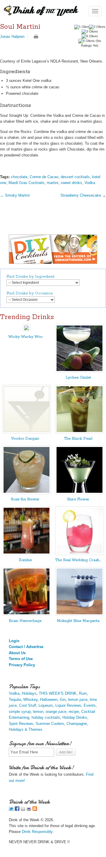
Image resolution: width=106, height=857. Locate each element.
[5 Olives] (86, 41)
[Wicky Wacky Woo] (26, 330)
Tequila (15, 699)
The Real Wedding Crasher (79, 560)
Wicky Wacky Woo (25, 336)
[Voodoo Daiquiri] (26, 432)
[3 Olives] (90, 31)
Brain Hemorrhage (25, 620)
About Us (17, 653)
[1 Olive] (81, 27)
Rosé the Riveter (25, 499)
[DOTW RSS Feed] (34, 809)
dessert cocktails (75, 177)
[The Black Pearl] (79, 432)
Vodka (90, 182)
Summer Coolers (50, 723)
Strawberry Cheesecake (80, 195)
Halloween (48, 699)
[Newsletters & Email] (23, 809)
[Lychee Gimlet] (79, 371)
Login (14, 641)
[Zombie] (26, 553)
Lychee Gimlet (78, 377)
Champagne (77, 723)
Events (90, 705)
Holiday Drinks (74, 717)
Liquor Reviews (68, 705)
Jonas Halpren (12, 36)
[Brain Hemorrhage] (26, 614)
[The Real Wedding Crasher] (79, 553)
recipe (74, 711)
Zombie (25, 560)
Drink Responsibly (37, 831)
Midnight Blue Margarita (78, 620)
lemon (38, 711)
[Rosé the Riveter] (26, 493)
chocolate (19, 177)
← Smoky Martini (15, 195)
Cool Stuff (27, 705)
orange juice (56, 711)
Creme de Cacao (44, 177)
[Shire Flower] (79, 493)
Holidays (29, 693)
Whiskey (30, 699)
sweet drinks (71, 182)
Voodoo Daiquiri (25, 438)
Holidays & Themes (25, 729)
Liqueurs (46, 705)
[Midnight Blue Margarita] (79, 614)
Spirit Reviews (21, 723)
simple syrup (20, 711)
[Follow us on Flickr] (28, 809)
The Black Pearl (78, 438)
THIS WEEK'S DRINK (58, 693)
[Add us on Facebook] (17, 809)
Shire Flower (78, 499)
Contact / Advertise (26, 647)
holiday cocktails (46, 717)
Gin (63, 699)
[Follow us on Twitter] (11, 809)
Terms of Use (21, 659)
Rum (83, 693)
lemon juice (77, 699)
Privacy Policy (22, 665)
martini (52, 182)
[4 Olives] (90, 36)
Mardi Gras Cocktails (26, 182)
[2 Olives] (97, 27)
